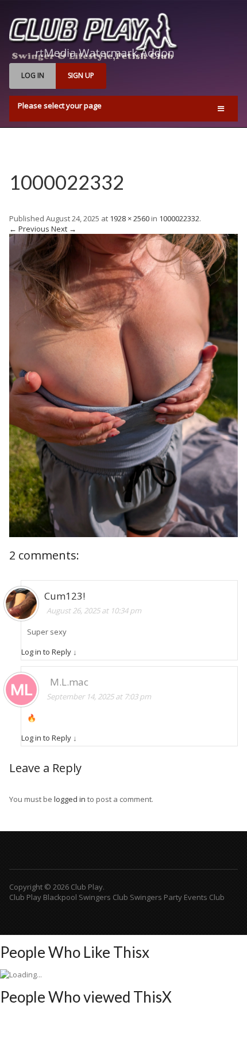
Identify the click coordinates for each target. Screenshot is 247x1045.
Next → (63, 229)
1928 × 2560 (129, 218)
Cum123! (64, 595)
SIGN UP (81, 75)
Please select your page (60, 105)
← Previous (29, 229)
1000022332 (66, 182)
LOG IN (32, 75)
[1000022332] (123, 534)
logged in (70, 799)
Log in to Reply (46, 652)
